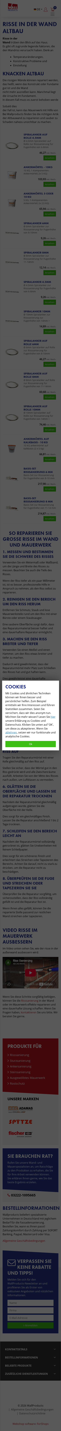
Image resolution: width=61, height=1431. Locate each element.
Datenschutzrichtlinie (32, 1413)
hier (53, 717)
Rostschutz (17, 1083)
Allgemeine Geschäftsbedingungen (24, 1241)
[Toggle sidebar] (52, 14)
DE (38, 9)
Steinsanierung (20, 1072)
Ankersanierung (20, 1066)
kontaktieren (28, 1012)
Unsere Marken (23, 1098)
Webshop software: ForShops (31, 1424)
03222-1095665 (23, 1195)
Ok (30, 744)
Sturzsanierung (20, 1061)
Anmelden (31, 1325)
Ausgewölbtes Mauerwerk (27, 1078)
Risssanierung (29, 1000)
